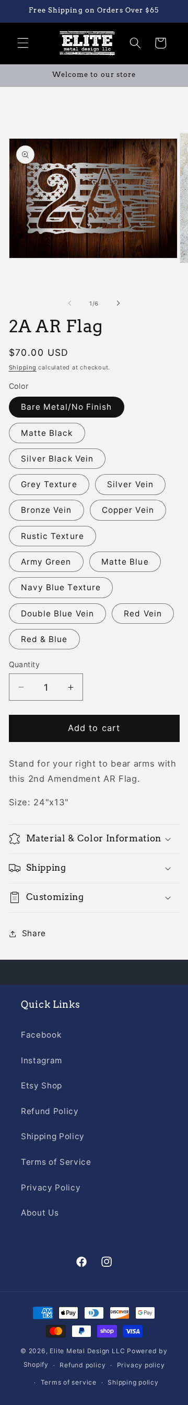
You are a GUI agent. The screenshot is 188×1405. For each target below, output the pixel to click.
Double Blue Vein (58, 614)
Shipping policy (133, 1382)
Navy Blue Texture (61, 587)
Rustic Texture (52, 536)
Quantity (24, 664)
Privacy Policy (50, 1188)
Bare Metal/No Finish (66, 407)
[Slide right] (118, 303)
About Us (39, 1213)
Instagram (41, 1060)
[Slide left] (69, 303)
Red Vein (143, 614)
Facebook (41, 1035)
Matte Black (47, 433)
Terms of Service (56, 1162)
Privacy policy (141, 1365)
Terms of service (69, 1382)
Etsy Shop (41, 1086)
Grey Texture (49, 484)
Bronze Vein (46, 510)
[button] (23, 42)
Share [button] (34, 933)
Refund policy (82, 1365)
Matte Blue (125, 562)
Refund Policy (50, 1111)
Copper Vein (128, 510)
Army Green (46, 562)
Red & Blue (44, 639)
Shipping (23, 367)
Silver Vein (130, 484)
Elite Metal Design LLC (87, 1351)
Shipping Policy (53, 1136)
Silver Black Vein (57, 459)
